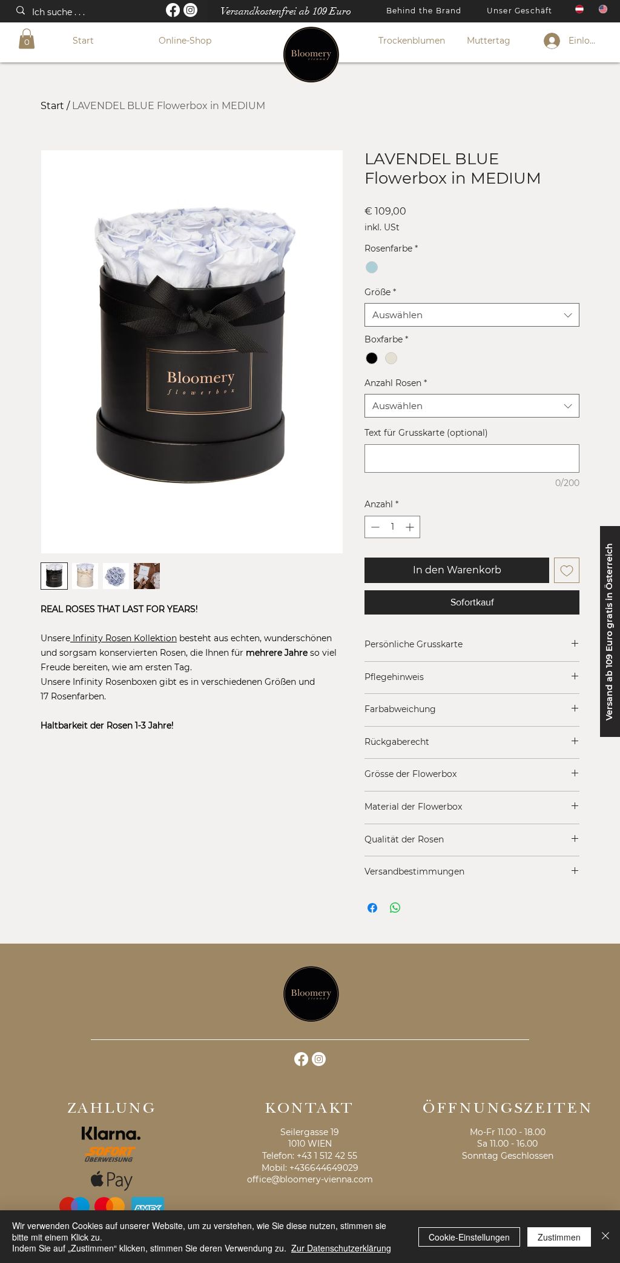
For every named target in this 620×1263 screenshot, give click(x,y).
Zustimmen (559, 1237)
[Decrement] (373, 527)
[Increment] (410, 527)
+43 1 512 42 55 (327, 1155)
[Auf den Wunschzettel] (566, 570)
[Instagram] (190, 10)
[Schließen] (605, 1236)
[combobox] (471, 315)
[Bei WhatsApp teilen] (395, 908)
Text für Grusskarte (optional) (426, 432)
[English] (601, 9)
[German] (578, 9)
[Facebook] (173, 10)
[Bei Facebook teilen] (372, 908)
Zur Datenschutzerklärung (341, 1248)
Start (52, 106)
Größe (380, 292)
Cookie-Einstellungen (469, 1237)
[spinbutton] (392, 527)
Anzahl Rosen (395, 383)
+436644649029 (323, 1167)
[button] (26, 38)
